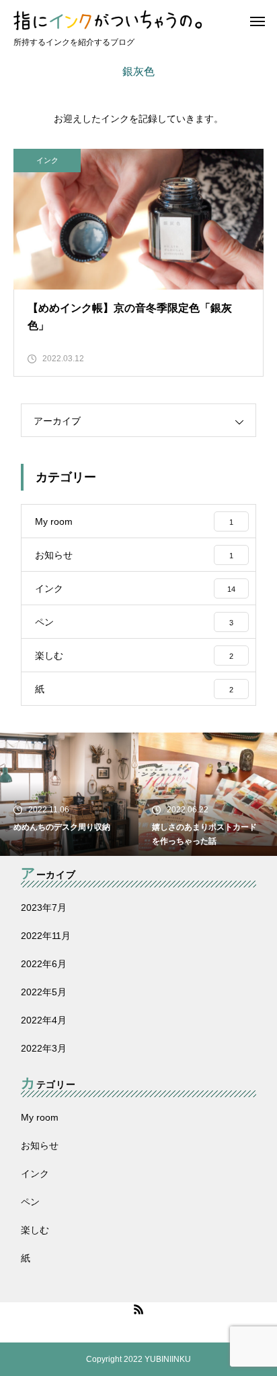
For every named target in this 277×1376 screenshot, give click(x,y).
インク (47, 160)
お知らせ (39, 1145)
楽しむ (35, 1230)
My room (39, 1117)
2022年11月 (46, 935)
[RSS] (138, 1309)
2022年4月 (44, 1020)
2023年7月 (44, 907)
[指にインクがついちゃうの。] (143, 20)
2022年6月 (44, 963)
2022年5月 (44, 992)
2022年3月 (44, 1048)
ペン (30, 1201)
